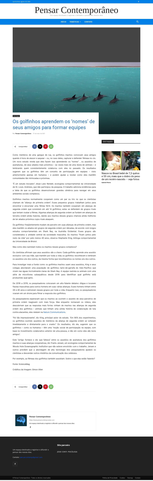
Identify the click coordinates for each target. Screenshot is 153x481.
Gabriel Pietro (106, 182)
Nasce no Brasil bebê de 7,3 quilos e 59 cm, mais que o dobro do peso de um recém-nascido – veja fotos (121, 176)
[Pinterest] (45, 146)
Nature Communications (54, 312)
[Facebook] (138, 1)
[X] (40, 146)
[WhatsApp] (51, 146)
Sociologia (16, 116)
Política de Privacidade (110, 478)
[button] (137, 22)
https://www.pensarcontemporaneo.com (42, 420)
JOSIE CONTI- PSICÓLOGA (67, 452)
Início (63, 22)
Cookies (122, 478)
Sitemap (130, 478)
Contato (88, 22)
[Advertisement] (76, 44)
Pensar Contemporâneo (23, 133)
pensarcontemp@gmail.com (31, 457)
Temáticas (74, 22)
